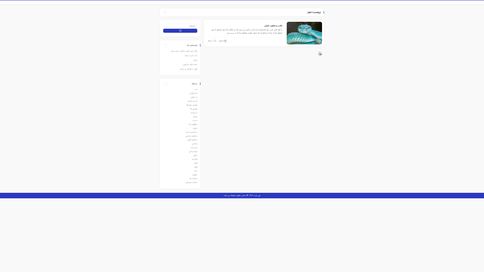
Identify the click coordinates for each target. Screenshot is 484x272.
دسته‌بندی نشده (191, 132)
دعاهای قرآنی (192, 140)
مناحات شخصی (191, 182)
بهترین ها (193, 109)
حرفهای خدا (193, 124)
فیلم (195, 163)
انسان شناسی (192, 101)
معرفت (194, 175)
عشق (195, 155)
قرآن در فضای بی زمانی (188, 69)
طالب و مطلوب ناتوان (273, 25)
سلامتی (194, 143)
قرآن (279, 41)
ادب (195, 89)
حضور (195, 128)
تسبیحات (193, 112)
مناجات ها (193, 178)
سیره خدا (194, 147)
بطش (195, 60)
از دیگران (194, 97)
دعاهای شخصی (191, 136)
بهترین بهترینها (191, 105)
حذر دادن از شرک (191, 55)
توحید (195, 116)
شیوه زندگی (193, 151)
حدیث (195, 120)
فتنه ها (194, 159)
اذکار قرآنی (193, 93)
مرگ (195, 171)
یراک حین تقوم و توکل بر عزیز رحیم (184, 51)
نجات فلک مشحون (190, 64)
